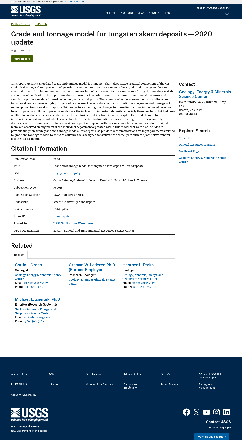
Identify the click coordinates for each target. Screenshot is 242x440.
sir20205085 (61, 216)
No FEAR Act (19, 384)
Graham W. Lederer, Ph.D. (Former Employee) (92, 267)
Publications (20, 23)
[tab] (19, 255)
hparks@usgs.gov (143, 282)
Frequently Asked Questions (213, 7)
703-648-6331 (34, 286)
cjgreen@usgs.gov (36, 282)
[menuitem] (110, 11)
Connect (154, 13)
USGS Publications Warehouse (73, 223)
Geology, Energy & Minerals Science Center (205, 94)
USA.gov (54, 384)
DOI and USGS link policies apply (210, 376)
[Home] (26, 15)
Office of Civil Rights (23, 394)
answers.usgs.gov (220, 427)
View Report (22, 58)
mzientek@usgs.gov (37, 317)
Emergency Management (207, 386)
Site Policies (93, 374)
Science (111, 13)
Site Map (166, 374)
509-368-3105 (34, 321)
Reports (41, 23)
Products (126, 13)
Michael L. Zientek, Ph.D (37, 299)
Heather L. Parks (138, 265)
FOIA (52, 374)
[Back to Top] (230, 428)
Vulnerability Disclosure (100, 384)
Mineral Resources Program (197, 144)
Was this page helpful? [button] (211, 436)
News (140, 13)
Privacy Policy (132, 374)
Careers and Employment (131, 386)
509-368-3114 (141, 286)
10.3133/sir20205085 (66, 173)
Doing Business (170, 384)
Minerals (184, 138)
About (169, 13)
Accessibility (19, 374)
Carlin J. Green (28, 265)
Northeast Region (190, 151)
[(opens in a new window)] (186, 412)
